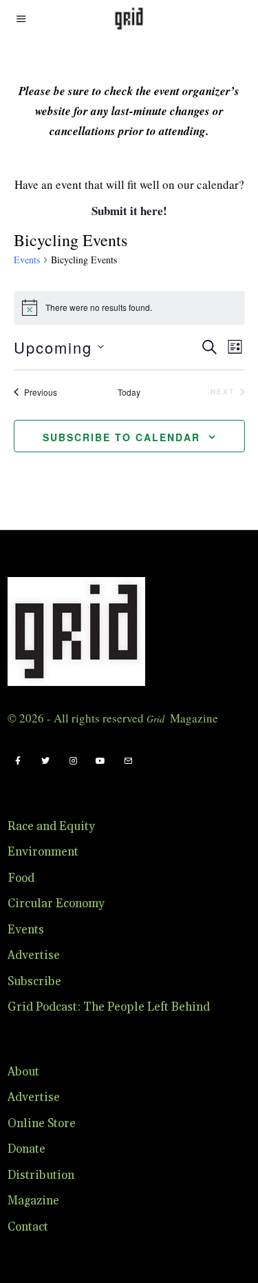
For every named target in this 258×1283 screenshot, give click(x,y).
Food (21, 878)
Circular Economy (56, 903)
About (23, 1072)
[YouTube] (100, 761)
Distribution (41, 1175)
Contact (28, 1227)
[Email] (128, 761)
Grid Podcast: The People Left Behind (109, 1007)
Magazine (33, 1201)
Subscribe (34, 981)
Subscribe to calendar (121, 437)
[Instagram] (73, 761)
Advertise (34, 955)
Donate (26, 1149)
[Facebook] (18, 761)
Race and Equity (51, 826)
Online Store (42, 1123)
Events (27, 259)
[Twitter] (45, 761)
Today (129, 392)
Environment (43, 852)
